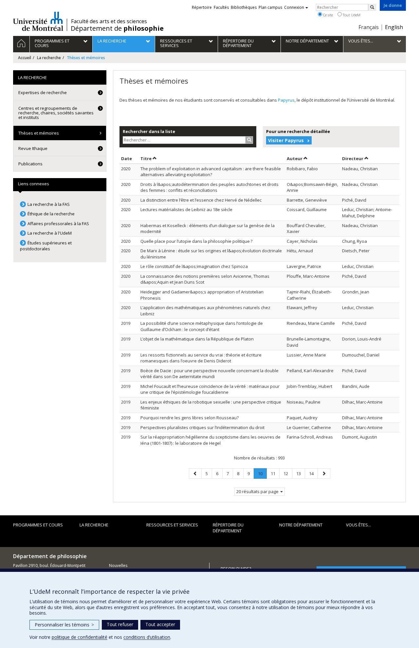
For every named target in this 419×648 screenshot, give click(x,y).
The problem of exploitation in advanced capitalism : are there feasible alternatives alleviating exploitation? (210, 172)
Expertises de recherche (42, 92)
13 (300, 473)
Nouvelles (118, 565)
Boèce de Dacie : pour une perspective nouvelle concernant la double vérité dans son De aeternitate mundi (209, 374)
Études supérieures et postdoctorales (46, 246)
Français (368, 27)
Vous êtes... (358, 525)
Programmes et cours (38, 525)
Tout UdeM (351, 14)
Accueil (24, 57)
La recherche (49, 57)
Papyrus (286, 100)
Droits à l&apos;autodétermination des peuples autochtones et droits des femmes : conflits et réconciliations (209, 187)
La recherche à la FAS (48, 204)
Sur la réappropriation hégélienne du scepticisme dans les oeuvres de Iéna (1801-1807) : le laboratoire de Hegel (210, 440)
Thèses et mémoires (38, 133)
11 (275, 473)
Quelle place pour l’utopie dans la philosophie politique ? (196, 241)
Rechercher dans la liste (149, 131)
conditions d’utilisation (146, 637)
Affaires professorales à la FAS (58, 223)
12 (287, 473)
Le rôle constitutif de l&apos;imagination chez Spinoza (194, 266)
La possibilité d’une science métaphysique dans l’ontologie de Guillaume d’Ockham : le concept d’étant (201, 326)
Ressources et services (172, 525)
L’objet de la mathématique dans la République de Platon (197, 339)
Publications (30, 164)
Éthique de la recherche (51, 214)
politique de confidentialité (79, 637)
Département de (117, 28)
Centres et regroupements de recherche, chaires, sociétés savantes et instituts (56, 113)
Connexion (294, 7)
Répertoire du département (228, 528)
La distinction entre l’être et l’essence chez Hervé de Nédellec (201, 200)
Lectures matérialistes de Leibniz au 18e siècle (186, 209)
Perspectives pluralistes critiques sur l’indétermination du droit (202, 427)
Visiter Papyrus (286, 140)
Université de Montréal (38, 21)
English (394, 27)
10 (262, 474)
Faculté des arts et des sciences (109, 21)
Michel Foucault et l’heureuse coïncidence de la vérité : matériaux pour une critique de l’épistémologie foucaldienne (210, 389)
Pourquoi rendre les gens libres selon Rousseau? (189, 418)
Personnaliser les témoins (64, 625)
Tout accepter (160, 624)
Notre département (300, 525)
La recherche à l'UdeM (49, 233)
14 (313, 473)
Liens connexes (33, 184)
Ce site (327, 14)
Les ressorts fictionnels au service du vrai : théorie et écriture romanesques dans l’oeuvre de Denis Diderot (201, 358)
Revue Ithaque (32, 148)
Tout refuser (120, 624)
